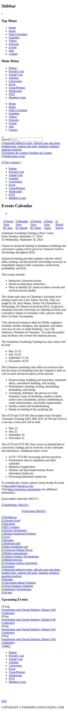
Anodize (13, 77)
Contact (13, 53)
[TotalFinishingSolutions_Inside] (17, 586)
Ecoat (12, 84)
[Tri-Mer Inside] (6, 592)
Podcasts (14, 44)
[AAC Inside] (6, 536)
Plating (13, 68)
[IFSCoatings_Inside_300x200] (10, 527)
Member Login (17, 97)
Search (5, 139)
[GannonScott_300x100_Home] (10, 520)
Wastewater (15, 90)
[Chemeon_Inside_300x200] (19, 563)
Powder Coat (16, 71)
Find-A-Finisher (18, 34)
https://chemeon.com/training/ (24, 489)
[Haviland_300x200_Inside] (8, 523)
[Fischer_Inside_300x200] (14, 530)
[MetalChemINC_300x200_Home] (12, 559)
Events (13, 47)
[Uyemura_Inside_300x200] (7, 566)
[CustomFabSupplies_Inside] (34, 576)
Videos (13, 40)
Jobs (11, 50)
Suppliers (14, 37)
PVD (12, 94)
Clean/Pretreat (17, 87)
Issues (12, 31)
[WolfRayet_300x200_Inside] (9, 517)
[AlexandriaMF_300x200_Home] (18, 582)
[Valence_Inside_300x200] (20, 556)
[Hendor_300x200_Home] (7, 579)
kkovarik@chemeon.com (18, 486)
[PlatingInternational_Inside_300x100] (14, 553)
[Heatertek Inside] (14, 546)
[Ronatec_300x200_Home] (7, 540)
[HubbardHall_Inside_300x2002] (10, 543)
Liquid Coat (15, 74)
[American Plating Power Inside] (16, 550)
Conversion (15, 81)
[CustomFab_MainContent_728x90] (34, 149)
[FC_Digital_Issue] (13, 156)
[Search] (2, 137)
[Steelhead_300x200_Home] (16, 589)
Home (12, 27)
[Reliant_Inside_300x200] (18, 533)
